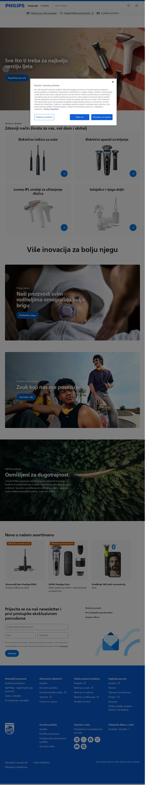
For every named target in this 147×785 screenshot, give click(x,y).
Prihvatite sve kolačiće (102, 117)
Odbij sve (79, 117)
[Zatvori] (113, 82)
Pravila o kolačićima (51, 109)
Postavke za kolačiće (44, 117)
